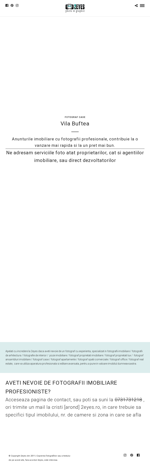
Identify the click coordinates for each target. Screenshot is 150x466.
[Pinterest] (12, 5)
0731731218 (128, 399)
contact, (63, 399)
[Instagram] (17, 5)
